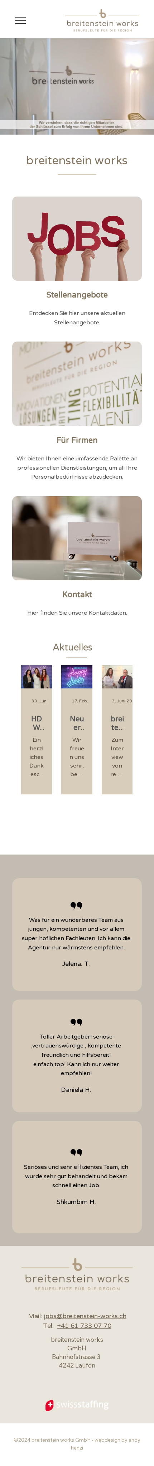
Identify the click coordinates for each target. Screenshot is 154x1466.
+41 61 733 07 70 (84, 1326)
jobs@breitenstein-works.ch (85, 1316)
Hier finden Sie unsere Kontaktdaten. (77, 612)
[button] (141, 126)
